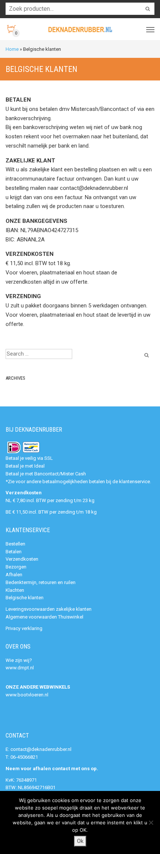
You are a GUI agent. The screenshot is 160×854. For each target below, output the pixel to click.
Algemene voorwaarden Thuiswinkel (44, 617)
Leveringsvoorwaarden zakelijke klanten (49, 609)
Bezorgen (16, 567)
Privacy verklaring (24, 628)
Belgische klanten (25, 597)
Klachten (15, 590)
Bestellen (15, 544)
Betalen (14, 551)
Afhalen (14, 574)
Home (12, 49)
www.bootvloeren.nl (27, 695)
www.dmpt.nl (20, 667)
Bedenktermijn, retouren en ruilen (41, 582)
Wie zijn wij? (19, 660)
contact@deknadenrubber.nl (40, 749)
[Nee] (150, 822)
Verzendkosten (22, 559)
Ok (80, 841)
